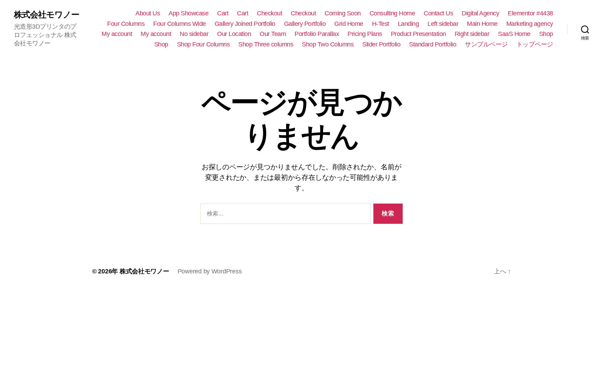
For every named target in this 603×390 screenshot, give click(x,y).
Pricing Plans (365, 33)
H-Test (380, 23)
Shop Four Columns (203, 44)
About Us (147, 13)
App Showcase (188, 13)
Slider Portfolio (381, 44)
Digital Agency (480, 13)
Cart (222, 13)
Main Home (482, 23)
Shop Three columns (265, 44)
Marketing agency (529, 23)
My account (117, 33)
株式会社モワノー (46, 14)
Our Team (273, 33)
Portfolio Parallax (317, 33)
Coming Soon (343, 13)
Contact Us (438, 13)
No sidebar (194, 33)
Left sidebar (442, 23)
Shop (546, 33)
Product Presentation (418, 33)
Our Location (234, 33)
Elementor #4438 (530, 13)
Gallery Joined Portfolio (245, 23)
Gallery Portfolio (305, 23)
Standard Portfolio (432, 44)
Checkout (269, 13)
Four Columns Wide (179, 23)
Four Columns (125, 23)
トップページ (534, 44)
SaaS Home (514, 33)
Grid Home (348, 23)
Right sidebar (472, 33)
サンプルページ (486, 44)
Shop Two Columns (327, 44)
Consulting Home (392, 13)
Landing (408, 23)
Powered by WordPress (210, 271)
